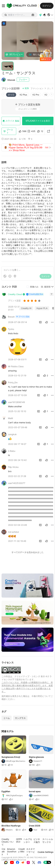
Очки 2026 (34, 825)
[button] (50, 14)
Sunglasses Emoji (11, 757)
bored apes (35, 791)
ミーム (6, 718)
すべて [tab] (11, 94)
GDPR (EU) (19, 840)
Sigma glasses (36, 757)
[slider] (32, 301)
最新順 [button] (47, 286)
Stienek (11, 80)
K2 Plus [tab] (23, 94)
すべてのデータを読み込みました (27, 552)
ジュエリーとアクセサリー (49, 88)
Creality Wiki (21, 850)
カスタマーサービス (30, 852)
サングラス (20, 718)
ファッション (37, 88)
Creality (3, 851)
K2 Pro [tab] (36, 94)
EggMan (6, 791)
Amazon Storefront (11, 851)
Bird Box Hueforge (11, 825)
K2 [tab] (46, 94)
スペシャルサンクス (47, 840)
